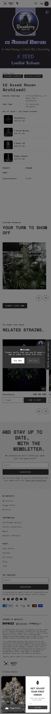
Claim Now (38, 707)
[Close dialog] (48, 678)
